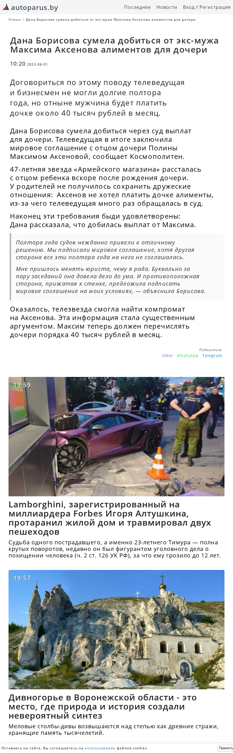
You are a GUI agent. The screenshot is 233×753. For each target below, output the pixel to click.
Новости (167, 7)
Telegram (212, 355)
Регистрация (215, 7)
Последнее (137, 7)
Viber (168, 355)
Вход (189, 7)
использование (100, 748)
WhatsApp (188, 355)
